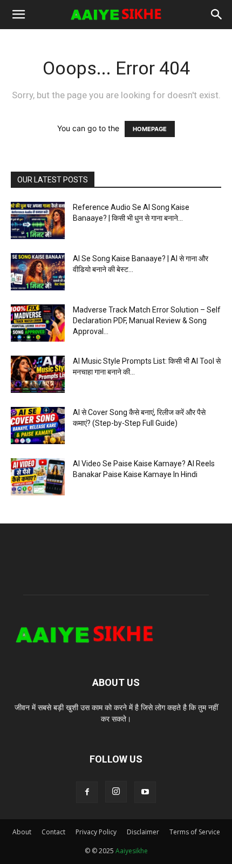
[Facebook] (87, 792)
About (21, 831)
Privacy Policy (96, 831)
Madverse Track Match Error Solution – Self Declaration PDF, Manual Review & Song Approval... (147, 320)
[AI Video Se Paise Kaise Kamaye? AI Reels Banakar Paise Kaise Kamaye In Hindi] (38, 476)
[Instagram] (116, 791)
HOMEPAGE (150, 129)
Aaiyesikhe (131, 850)
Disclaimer (143, 831)
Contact (53, 831)
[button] (18, 14)
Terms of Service (194, 831)
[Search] (217, 14)
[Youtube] (145, 792)
